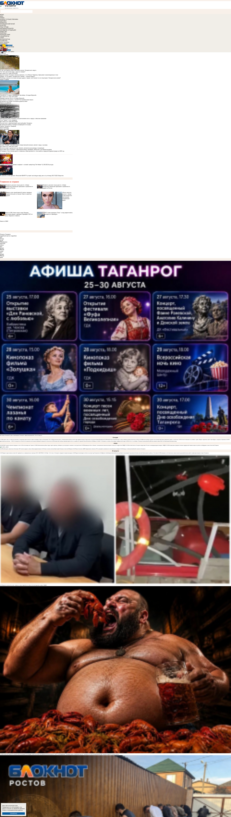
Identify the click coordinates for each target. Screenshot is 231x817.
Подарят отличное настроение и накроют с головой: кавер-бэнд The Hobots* (21, 164)
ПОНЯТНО (13, 813)
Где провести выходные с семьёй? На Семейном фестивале (16, 99)
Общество (61, 175)
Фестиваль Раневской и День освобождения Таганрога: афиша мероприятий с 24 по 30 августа (21, 435)
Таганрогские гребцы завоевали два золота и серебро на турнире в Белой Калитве (72, 441)
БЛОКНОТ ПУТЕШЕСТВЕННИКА (9, 19)
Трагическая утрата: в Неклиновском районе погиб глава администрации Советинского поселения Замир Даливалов (78, 439)
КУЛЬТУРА (3, 25)
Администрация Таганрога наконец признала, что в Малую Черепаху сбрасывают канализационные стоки (29, 75)
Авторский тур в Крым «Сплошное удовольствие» (13, 101)
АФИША (2, 17)
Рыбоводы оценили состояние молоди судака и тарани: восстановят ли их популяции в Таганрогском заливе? (30, 78)
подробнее (14, 236)
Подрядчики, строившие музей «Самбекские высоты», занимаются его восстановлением (79, 754)
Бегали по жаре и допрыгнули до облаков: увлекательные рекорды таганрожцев (22, 148)
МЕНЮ (2, 14)
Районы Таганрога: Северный (8, 126)
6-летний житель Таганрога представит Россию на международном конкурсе (145, 445)
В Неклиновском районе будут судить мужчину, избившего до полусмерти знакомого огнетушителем (59, 445)
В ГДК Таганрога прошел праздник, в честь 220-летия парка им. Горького (18, 445)
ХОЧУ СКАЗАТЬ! (4, 42)
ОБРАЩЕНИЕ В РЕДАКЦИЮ (8, 30)
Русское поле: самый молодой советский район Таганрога (16, 123)
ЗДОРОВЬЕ (3, 21)
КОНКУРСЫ (3, 22)
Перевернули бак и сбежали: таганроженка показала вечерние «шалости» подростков (103, 445)
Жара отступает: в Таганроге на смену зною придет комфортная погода (109, 441)
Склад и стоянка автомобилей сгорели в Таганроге (134, 448)
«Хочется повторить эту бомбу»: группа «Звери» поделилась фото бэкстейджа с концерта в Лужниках (203, 439)
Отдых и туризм (4, 79)
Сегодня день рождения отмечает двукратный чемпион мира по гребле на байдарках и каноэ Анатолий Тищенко (194, 445)
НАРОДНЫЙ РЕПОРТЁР (7, 28)
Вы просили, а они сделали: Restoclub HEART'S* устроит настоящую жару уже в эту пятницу (25, 175)
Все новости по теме (5, 73)
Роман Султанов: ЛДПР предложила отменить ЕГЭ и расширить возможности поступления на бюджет (97, 448)
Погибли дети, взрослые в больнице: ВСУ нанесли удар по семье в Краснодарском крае (21, 448)
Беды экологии (4, 54)
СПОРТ (2, 37)
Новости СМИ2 (4, 221)
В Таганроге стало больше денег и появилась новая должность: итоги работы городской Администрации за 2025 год (32, 151)
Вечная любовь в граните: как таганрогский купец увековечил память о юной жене (160, 439)
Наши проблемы (4, 127)
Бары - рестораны (9, 51)
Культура (50, 164)
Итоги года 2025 (4, 129)
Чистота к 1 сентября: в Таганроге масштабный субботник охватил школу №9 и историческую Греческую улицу (152, 441)
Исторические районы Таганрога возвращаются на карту (15, 124)
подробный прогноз (5, 236)
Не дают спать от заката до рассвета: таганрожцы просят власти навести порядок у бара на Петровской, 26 (26, 439)
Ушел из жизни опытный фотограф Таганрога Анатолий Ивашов (58, 448)
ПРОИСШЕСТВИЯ (5, 34)
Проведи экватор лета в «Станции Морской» (12, 98)
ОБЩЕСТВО (3, 31)
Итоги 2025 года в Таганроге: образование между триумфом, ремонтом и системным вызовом (26, 149)
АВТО (1, 16)
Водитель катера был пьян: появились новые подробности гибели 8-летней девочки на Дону (22, 585)
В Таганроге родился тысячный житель (110, 754)
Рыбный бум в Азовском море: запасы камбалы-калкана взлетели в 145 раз (123, 439)
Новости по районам (5, 103)
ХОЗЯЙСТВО (3, 40)
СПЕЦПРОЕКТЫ (4, 36)
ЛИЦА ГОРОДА (4, 27)
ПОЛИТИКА (3, 33)
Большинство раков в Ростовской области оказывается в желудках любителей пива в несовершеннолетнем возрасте (28, 754)
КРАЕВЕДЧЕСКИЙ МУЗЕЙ (7, 24)
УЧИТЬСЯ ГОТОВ (9, 47)
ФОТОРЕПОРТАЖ (5, 39)
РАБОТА (10, 45)
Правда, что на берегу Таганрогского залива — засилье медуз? (17, 76)
